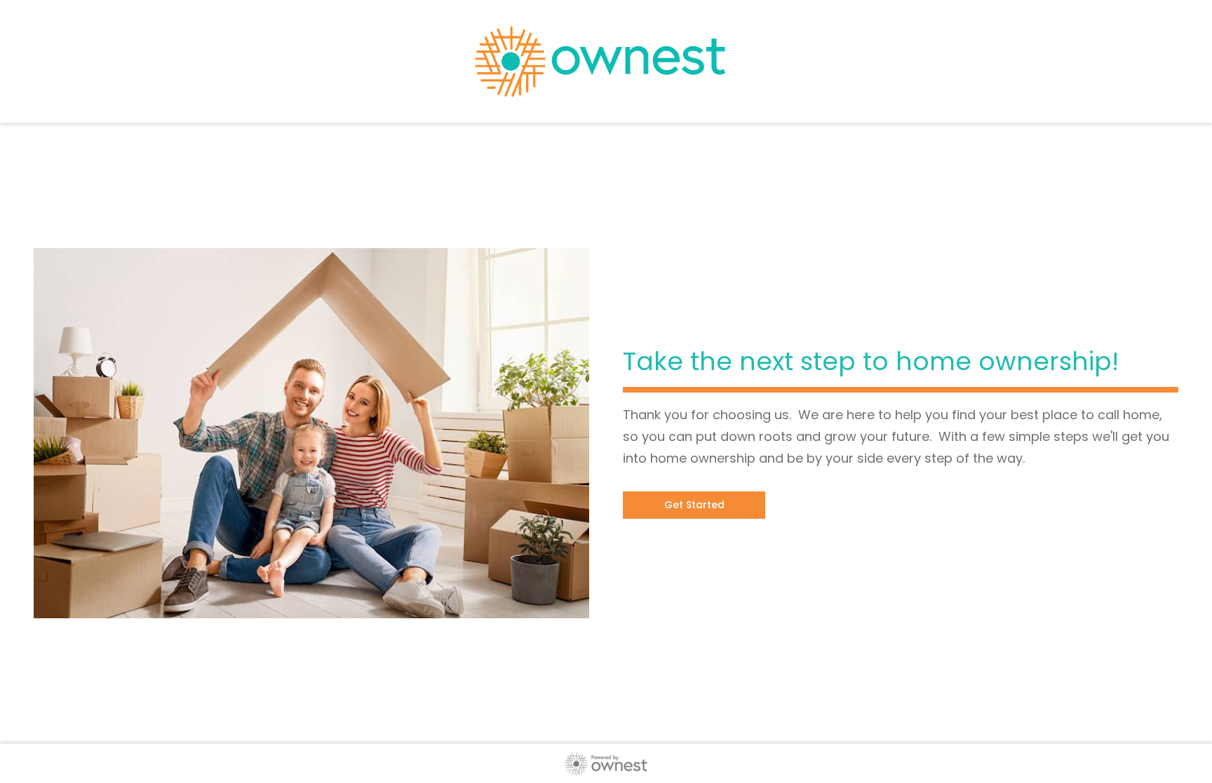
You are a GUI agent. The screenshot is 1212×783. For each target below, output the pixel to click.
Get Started (694, 505)
